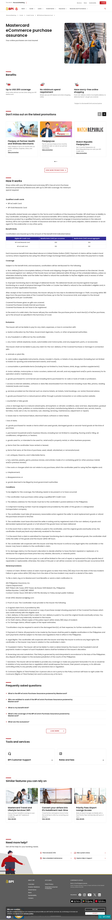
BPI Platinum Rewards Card (45, 15)
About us (79, 3)
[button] (104, 114)
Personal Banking (11, 15)
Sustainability (92, 3)
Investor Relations (34, 887)
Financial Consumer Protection (51, 887)
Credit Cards (30, 15)
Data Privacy (49, 884)
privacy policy (28, 914)
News (85, 3)
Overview (31, 884)
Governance (32, 890)
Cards (21, 15)
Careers (30, 898)
